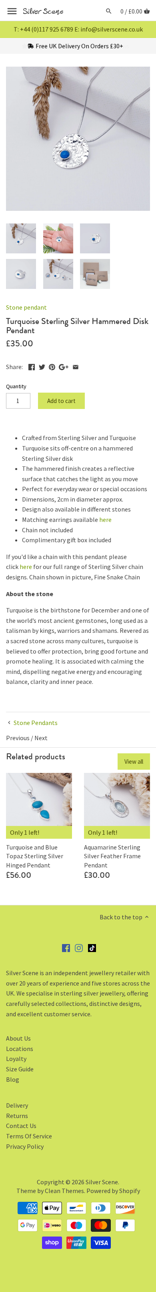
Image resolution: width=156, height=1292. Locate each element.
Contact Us (21, 1126)
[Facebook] (66, 947)
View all (133, 761)
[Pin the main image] (52, 366)
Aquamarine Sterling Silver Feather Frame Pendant (112, 856)
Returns (17, 1116)
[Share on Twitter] (42, 366)
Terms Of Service (29, 1136)
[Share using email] (75, 366)
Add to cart (61, 401)
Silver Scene (102, 1182)
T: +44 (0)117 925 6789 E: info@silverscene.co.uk (78, 29)
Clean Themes (64, 1191)
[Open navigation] (12, 11)
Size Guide (20, 1069)
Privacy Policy (25, 1146)
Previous (18, 738)
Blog (12, 1079)
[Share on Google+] (63, 366)
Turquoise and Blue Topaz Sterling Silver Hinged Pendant (34, 856)
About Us (18, 1038)
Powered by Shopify (113, 1191)
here (105, 520)
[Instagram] (79, 947)
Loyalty (16, 1059)
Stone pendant (26, 307)
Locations (19, 1049)
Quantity (16, 386)
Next (41, 738)
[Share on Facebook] (31, 366)
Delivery (17, 1105)
